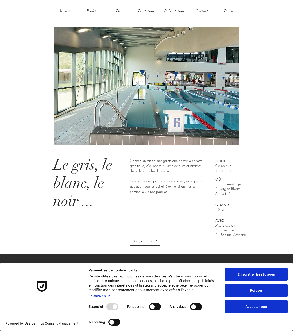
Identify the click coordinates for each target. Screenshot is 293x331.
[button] (146, 86)
